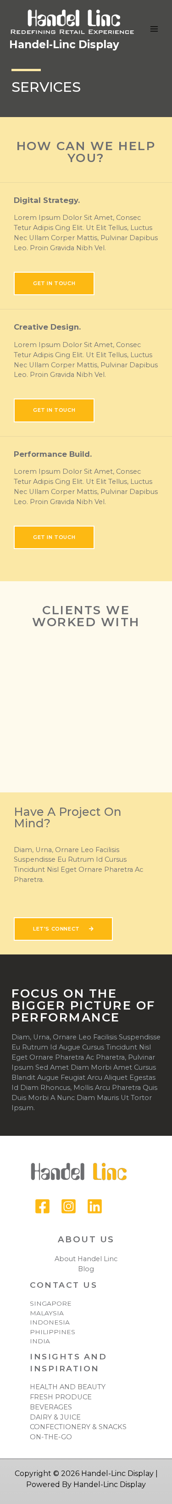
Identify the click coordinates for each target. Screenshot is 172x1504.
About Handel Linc (86, 1259)
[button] (54, 283)
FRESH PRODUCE (61, 1397)
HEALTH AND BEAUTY (67, 1387)
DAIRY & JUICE (55, 1417)
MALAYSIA (47, 1313)
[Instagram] (68, 1206)
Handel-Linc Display (64, 44)
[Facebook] (42, 1206)
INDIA (40, 1341)
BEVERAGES (51, 1407)
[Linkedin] (94, 1206)
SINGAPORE (51, 1303)
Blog (86, 1269)
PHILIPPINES (52, 1332)
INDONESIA (50, 1322)
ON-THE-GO (51, 1437)
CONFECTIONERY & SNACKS (78, 1427)
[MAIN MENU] (154, 29)
